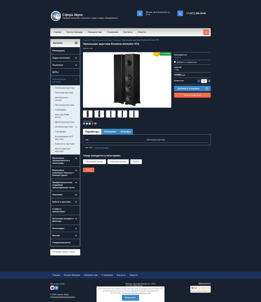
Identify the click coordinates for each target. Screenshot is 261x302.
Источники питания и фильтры (63, 219)
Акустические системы (102, 40)
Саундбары (60, 131)
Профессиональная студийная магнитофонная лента (63, 185)
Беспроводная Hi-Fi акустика (64, 137)
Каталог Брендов (75, 32)
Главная (57, 32)
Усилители (57, 65)
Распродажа (58, 50)
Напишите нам (95, 32)
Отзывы (125, 131)
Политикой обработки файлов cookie (136, 293)
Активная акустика (64, 127)
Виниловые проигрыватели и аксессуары (61, 160)
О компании (112, 32)
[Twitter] (87, 123)
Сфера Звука (73, 15)
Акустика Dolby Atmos (62, 115)
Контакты (127, 32)
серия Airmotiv (102, 148)
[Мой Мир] (92, 123)
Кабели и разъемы (61, 202)
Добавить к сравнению (186, 62)
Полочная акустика (64, 92)
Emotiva (117, 40)
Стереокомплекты (61, 242)
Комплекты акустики (64, 144)
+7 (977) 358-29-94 (196, 13)
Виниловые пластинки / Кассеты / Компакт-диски (63, 172)
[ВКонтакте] (84, 123)
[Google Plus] (95, 123)
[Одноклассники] (90, 123)
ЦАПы (55, 72)
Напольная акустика (118, 162)
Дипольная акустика (64, 122)
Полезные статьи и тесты (63, 252)
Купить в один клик (192, 95)
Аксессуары (58, 228)
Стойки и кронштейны (58, 210)
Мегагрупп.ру (205, 283)
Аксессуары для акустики (63, 149)
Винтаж (56, 235)
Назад (88, 170)
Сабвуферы (60, 109)
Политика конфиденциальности (62, 297)
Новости (142, 32)
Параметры (92, 131)
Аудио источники (61, 58)
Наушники (57, 194)
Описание (110, 131)
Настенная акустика (64, 105)
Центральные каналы (61, 98)
